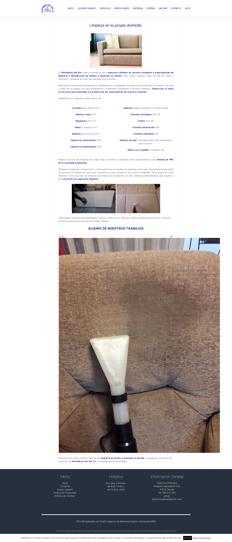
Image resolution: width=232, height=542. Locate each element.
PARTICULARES (121, 8)
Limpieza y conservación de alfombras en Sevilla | (160, 531)
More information (202, 538)
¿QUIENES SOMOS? (86, 8)
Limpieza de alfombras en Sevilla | (66, 531)
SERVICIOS (105, 8)
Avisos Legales (65, 489)
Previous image (60, 236)
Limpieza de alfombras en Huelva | (87, 531)
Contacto (65, 486)
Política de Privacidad (65, 492)
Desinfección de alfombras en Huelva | (133, 531)
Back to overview (171, 236)
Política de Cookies (65, 496)
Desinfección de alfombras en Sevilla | (110, 531)
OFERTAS (150, 8)
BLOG (187, 8)
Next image (62, 236)
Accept (187, 538)
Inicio (65, 483)
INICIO (71, 8)
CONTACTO (176, 8)
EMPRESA (138, 8)
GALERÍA (163, 8)
